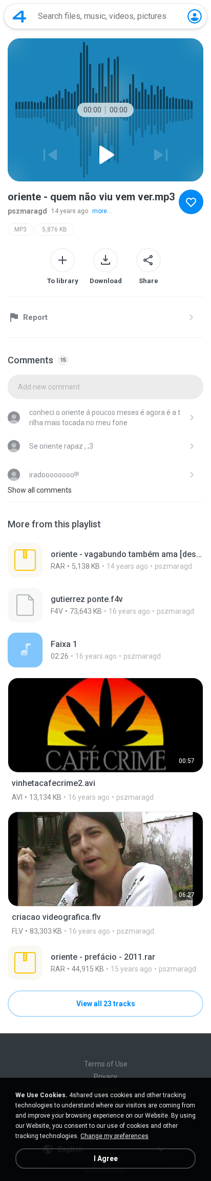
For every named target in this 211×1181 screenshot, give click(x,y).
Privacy (105, 1077)
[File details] (105, 560)
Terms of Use (106, 1064)
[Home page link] (19, 16)
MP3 (20, 229)
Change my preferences (114, 1136)
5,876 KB (54, 229)
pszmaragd (27, 211)
